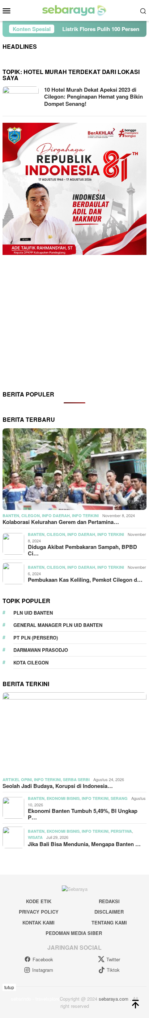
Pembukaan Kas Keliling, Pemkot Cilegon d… (85, 579)
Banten (11, 515)
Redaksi (109, 901)
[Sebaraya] (74, 9)
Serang (119, 798)
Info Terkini (85, 515)
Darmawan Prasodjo (40, 649)
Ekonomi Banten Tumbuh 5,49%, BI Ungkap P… (82, 813)
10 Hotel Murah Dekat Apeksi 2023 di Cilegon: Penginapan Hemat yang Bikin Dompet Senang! (93, 97)
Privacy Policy (39, 911)
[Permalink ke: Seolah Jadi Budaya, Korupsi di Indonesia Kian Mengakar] (74, 733)
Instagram (42, 969)
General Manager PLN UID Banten (57, 624)
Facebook (43, 959)
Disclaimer (109, 911)
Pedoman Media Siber (74, 933)
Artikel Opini (17, 779)
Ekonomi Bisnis (63, 798)
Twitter (113, 959)
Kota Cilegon (30, 662)
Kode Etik (38, 901)
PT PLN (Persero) (35, 637)
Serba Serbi (76, 779)
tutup (9, 987)
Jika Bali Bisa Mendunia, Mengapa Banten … (84, 844)
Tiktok (113, 969)
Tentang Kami (109, 922)
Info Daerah (56, 515)
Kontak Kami (38, 922)
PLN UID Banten (33, 612)
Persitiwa (121, 831)
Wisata (35, 837)
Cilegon (30, 515)
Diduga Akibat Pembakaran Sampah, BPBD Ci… (82, 549)
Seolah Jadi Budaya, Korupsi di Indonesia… (58, 786)
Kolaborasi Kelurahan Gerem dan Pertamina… (61, 522)
